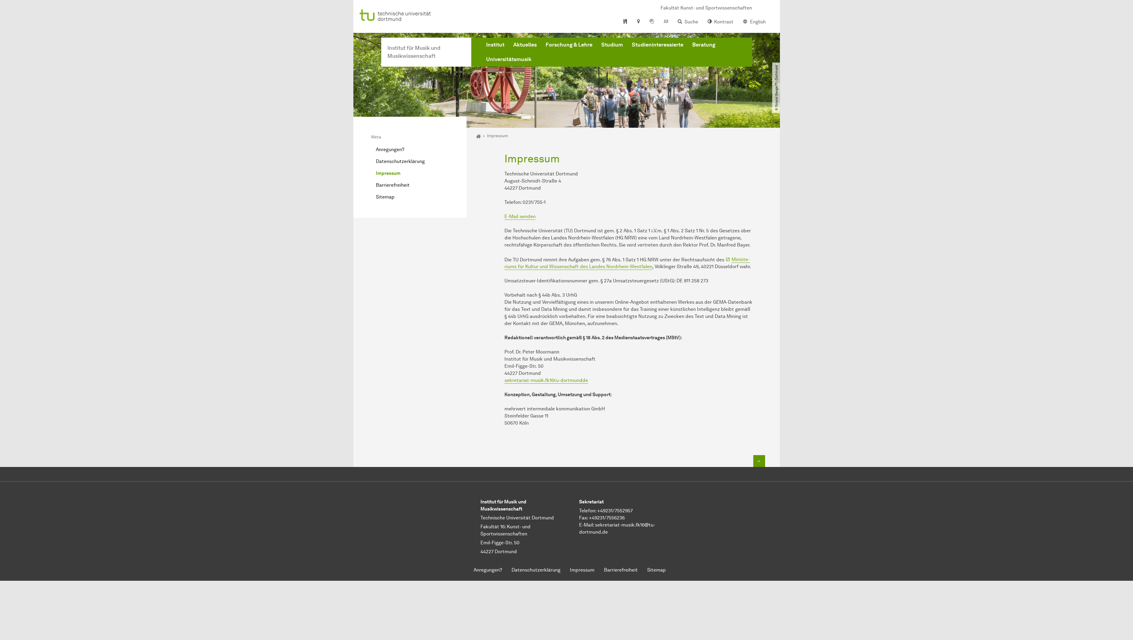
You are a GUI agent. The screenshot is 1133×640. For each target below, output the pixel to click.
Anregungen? (390, 149)
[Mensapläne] (625, 22)
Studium (612, 44)
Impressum (388, 173)
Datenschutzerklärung (400, 161)
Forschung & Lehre (569, 44)
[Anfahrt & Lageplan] (638, 22)
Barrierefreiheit (393, 185)
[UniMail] (666, 22)
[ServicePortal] (652, 22)
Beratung (703, 44)
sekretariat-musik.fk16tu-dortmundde (546, 380)
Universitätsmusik (508, 59)
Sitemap (385, 197)
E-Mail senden (520, 216)
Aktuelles (525, 44)
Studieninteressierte (657, 44)
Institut (495, 44)
